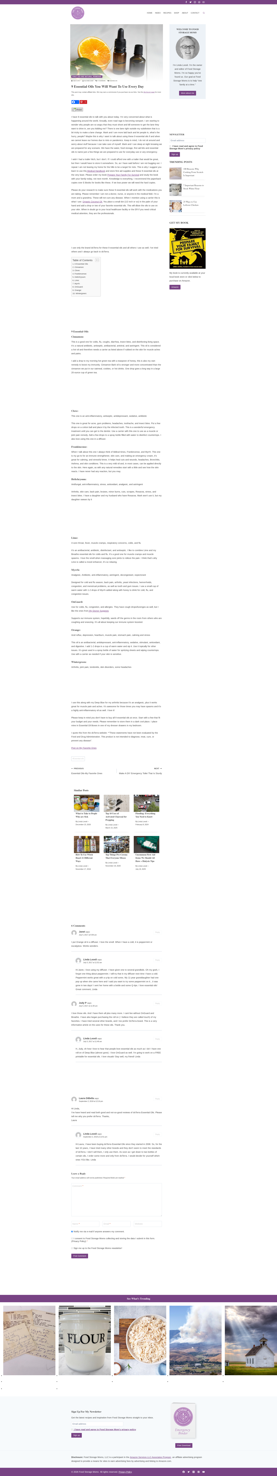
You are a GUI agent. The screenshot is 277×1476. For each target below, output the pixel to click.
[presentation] (86, 803)
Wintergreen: (81, 293)
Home (149, 13)
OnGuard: (79, 287)
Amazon (175, 287)
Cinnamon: (79, 267)
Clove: (77, 270)
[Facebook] (186, 2)
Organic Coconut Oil (93, 201)
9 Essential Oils (81, 264)
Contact (195, 13)
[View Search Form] (204, 13)
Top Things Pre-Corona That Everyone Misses (116, 856)
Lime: (77, 280)
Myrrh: (77, 284)
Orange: (78, 290)
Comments (102, 81)
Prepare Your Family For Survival (123, 175)
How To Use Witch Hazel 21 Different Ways (84, 858)
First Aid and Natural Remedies (86, 76)
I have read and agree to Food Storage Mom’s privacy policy (104, 1429)
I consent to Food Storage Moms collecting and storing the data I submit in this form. (113, 1239)
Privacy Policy (125, 1472)
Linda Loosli (82, 821)
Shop (176, 13)
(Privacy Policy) (78, 1241)
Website (139, 1224)
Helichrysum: (80, 277)
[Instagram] (195, 2)
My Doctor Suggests (99, 611)
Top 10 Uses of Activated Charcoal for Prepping (116, 816)
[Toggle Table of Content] (96, 260)
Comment (77, 1186)
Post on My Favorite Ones (84, 748)
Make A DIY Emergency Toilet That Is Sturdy (140, 771)
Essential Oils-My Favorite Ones (86, 771)
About (185, 13)
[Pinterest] (199, 2)
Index (158, 13)
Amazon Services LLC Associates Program (150, 1457)
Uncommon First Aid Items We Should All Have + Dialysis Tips (145, 858)
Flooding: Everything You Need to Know (145, 815)
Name (76, 1224)
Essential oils (113, 81)
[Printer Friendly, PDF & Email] (77, 109)
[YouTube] (203, 2)
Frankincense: (81, 274)
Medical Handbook (96, 171)
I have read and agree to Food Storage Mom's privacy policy (186, 147)
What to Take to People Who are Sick (86, 815)
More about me (187, 93)
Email (107, 1224)
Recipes (167, 13)
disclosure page (149, 92)
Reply (157, 932)
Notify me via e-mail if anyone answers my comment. (99, 1231)
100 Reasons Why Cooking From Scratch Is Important (193, 172)
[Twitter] (190, 2)
